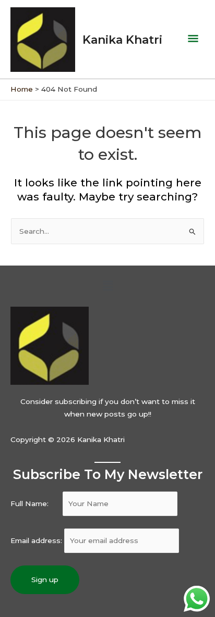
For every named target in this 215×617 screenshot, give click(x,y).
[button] (107, 286)
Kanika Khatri (122, 39)
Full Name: (35, 503)
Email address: (37, 540)
